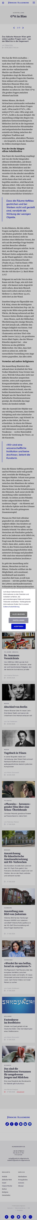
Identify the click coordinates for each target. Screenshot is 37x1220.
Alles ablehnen (18, 614)
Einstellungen (18, 620)
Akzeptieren (18, 626)
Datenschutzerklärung (11, 607)
